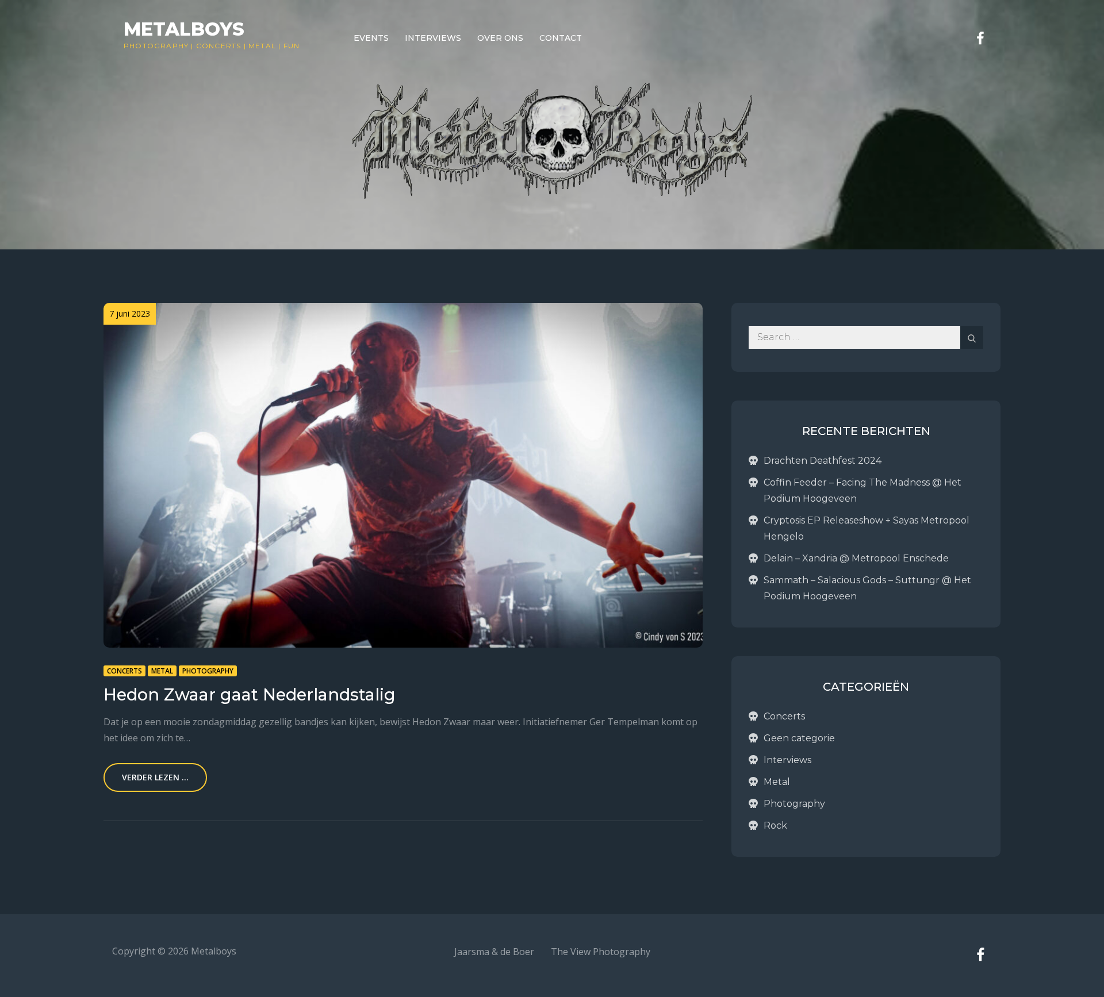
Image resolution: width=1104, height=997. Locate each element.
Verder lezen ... (155, 777)
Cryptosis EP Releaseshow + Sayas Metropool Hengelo (866, 528)
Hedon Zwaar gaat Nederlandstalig (249, 694)
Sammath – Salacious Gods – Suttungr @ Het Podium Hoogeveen (867, 588)
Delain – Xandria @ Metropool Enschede (856, 558)
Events (371, 38)
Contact (560, 38)
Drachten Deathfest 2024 (822, 460)
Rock (775, 825)
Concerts (218, 45)
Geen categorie (799, 738)
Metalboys (184, 29)
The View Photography (600, 951)
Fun (291, 45)
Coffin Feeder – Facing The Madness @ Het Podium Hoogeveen (862, 490)
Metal (262, 45)
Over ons (500, 38)
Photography (156, 45)
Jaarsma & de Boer (494, 951)
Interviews (433, 38)
